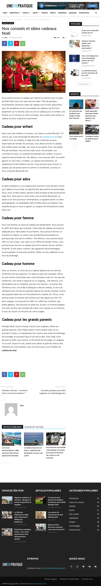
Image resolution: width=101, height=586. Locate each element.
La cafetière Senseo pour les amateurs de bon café (90, 73)
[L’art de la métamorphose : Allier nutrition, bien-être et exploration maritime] (11, 439)
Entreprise (62, 13)
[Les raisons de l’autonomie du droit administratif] (41, 515)
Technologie (84, 13)
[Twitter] (10, 43)
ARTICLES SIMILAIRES (12, 427)
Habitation (14, 13)
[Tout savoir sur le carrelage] (76, 129)
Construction (74, 133)
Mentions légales (51, 579)
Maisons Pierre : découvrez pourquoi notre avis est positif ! (56, 527)
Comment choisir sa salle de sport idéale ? (92, 138)
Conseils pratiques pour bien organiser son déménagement (52, 391)
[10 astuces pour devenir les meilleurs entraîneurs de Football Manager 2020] (41, 500)
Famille (26, 13)
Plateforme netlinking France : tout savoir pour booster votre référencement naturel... (22, 534)
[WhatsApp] (22, 43)
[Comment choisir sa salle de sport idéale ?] (92, 129)
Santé (35, 13)
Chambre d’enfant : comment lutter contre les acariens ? (15, 391)
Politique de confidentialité (69, 579)
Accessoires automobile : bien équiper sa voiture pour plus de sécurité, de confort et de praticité (55, 452)
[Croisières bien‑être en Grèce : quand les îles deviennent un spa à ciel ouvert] (33, 439)
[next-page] (7, 463)
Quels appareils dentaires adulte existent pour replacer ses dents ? (91, 116)
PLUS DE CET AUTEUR (34, 427)
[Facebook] (4, 43)
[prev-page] (3, 463)
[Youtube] (95, 567)
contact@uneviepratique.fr (53, 568)
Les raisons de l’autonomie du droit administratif (55, 514)
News (5, 13)
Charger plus (83, 84)
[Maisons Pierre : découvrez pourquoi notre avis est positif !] (41, 527)
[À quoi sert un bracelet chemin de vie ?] (74, 33)
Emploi (53, 13)
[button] (96, 13)
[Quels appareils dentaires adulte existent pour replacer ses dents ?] (92, 104)
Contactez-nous (87, 579)
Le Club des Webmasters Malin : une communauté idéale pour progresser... (21, 517)
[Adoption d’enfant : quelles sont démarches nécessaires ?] (74, 43)
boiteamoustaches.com (37, 583)
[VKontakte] (89, 567)
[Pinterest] (16, 43)
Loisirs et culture (16, 19)
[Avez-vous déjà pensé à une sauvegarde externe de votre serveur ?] (74, 58)
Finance (44, 13)
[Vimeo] (83, 567)
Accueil (4, 19)
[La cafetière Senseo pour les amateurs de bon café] (74, 73)
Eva (6, 37)
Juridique (73, 13)
